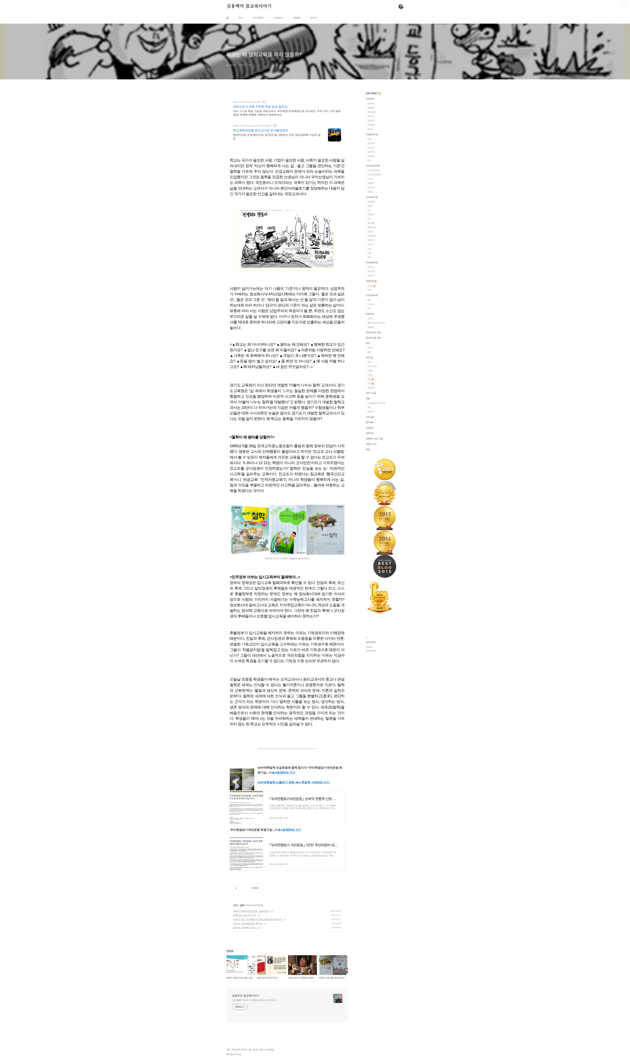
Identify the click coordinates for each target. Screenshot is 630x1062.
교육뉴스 (371, 318)
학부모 (370, 206)
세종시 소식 (371, 444)
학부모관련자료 (373, 165)
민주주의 (370, 433)
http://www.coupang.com (247, 101)
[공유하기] (240, 888)
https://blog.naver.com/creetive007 (252, 125)
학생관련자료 (372, 134)
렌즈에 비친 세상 (373, 332)
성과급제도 (371, 112)
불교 (369, 352)
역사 (369, 383)
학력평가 (371, 214)
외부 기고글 (371, 393)
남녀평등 (371, 152)
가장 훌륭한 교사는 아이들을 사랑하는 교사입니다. (254, 1000)
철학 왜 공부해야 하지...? (246, 927)
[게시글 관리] (244, 888)
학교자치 (371, 120)
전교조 (370, 286)
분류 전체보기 (372, 93)
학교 (369, 219)
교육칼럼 (371, 202)
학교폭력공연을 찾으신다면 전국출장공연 (260, 130)
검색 (393, 6)
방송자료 (370, 314)
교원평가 (371, 108)
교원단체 (370, 281)
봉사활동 (371, 223)
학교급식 (371, 147)
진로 (369, 308)
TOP (401, 1051)
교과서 (370, 231)
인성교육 (371, 304)
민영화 (370, 370)
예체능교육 (371, 227)
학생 (369, 139)
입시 (369, 160)
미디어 (370, 375)
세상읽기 (371, 388)
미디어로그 (258, 18)
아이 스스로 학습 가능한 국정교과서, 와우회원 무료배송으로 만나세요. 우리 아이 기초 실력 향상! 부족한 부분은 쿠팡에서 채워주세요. (287, 112)
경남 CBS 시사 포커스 (376, 323)
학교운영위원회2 (374, 175)
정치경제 (370, 422)
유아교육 (371, 271)
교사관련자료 (372, 197)
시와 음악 (370, 417)
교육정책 (370, 99)
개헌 (369, 407)
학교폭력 (371, 143)
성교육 (370, 129)
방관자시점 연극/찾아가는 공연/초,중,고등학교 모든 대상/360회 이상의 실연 (277, 136)
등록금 (370, 192)
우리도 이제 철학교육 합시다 (248, 923)
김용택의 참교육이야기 (249, 6)
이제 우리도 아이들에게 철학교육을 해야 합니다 (257, 919)
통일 (368, 449)
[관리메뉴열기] (624, 5)
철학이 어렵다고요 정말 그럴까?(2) (251, 911)
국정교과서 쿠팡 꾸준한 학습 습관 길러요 (260, 106)
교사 (369, 210)
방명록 (296, 18)
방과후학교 (371, 236)
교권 (369, 248)
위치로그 (279, 18)
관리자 (313, 18)
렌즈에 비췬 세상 (373, 338)
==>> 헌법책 (312, 782)
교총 (369, 290)
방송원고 (371, 327)
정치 (235, 905)
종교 (368, 343)
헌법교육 (371, 411)
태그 (241, 18)
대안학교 (371, 276)
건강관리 (370, 428)
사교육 (370, 179)
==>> (283, 772)
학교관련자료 (372, 262)
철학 (242, 905)
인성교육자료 (372, 295)
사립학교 (371, 240)
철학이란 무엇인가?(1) (244, 915)
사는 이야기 (372, 366)
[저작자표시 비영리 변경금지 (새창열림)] (266, 888)
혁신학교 (371, 116)
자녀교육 (371, 187)
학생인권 (371, 156)
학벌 (369, 253)
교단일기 (371, 244)
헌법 (368, 398)
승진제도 (371, 103)
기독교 (370, 348)
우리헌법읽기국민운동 (376, 403)
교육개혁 (371, 125)
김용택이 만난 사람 (374, 438)
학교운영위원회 (373, 170)
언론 (369, 257)
